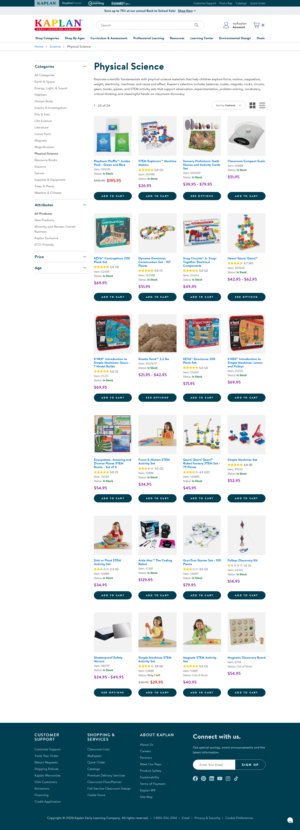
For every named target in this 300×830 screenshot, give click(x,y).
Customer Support (204, 3)
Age (38, 267)
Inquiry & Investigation (50, 107)
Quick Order (258, 3)
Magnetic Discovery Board (247, 657)
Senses (39, 173)
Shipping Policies (46, 768)
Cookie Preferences (239, 817)
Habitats (40, 94)
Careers (145, 751)
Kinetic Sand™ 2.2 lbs (153, 359)
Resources (177, 38)
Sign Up (250, 764)
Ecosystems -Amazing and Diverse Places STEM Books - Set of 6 (112, 463)
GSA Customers (45, 782)
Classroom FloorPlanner (104, 782)
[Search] (196, 25)
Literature (41, 127)
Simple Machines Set (242, 459)
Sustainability (149, 777)
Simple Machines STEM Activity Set (154, 659)
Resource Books (45, 160)
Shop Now (185, 10)
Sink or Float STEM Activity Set (107, 562)
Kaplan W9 (147, 790)
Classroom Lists (98, 749)
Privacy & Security (207, 817)
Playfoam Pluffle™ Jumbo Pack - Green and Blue (112, 163)
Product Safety (150, 770)
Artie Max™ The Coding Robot (155, 562)
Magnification (44, 147)
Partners (146, 757)
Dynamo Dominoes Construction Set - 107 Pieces (154, 262)
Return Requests (46, 762)
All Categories (44, 75)
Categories (44, 66)
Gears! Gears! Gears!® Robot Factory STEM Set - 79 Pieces (201, 463)
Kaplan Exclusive (46, 238)
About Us (146, 744)
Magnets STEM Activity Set (200, 659)
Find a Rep (225, 3)
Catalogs (241, 3)
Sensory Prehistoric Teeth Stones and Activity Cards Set (201, 165)
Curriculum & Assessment (108, 38)
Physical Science (46, 153)
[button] (235, 25)
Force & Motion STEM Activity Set (154, 461)
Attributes (44, 205)
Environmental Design (235, 38)
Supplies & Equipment (50, 179)
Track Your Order (46, 755)
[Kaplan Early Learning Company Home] (58, 25)
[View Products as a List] (262, 105)
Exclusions (41, 788)
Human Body (43, 101)
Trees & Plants (44, 186)
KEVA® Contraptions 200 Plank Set (112, 260)
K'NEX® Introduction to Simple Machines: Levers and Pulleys (245, 362)
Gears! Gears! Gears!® (243, 258)
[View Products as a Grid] (252, 105)
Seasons (40, 166)
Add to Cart (116, 196)
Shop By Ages (75, 38)
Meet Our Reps (150, 764)
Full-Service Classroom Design (109, 788)
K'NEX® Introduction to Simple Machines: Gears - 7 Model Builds (112, 362)
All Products (43, 213)
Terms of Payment (153, 783)
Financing (41, 795)
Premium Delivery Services (106, 775)
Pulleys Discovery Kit (243, 560)
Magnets (40, 140)
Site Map (146, 796)
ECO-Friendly (44, 244)
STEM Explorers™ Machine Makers (157, 163)
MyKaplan (94, 755)
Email (186, 817)
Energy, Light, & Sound (50, 88)
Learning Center (201, 38)
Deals (261, 38)
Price (39, 256)
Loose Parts (42, 134)
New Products (44, 220)
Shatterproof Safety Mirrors (108, 659)
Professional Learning (148, 38)
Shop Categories (47, 38)
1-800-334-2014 (165, 817)
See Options (206, 196)
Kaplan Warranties (47, 775)
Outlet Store (96, 795)
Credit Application (47, 801)
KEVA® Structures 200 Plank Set (199, 361)
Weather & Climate (47, 192)
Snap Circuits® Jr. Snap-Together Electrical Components (200, 262)
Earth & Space (44, 81)
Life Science (43, 120)
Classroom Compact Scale (246, 161)
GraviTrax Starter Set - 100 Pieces (202, 562)
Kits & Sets (42, 114)
